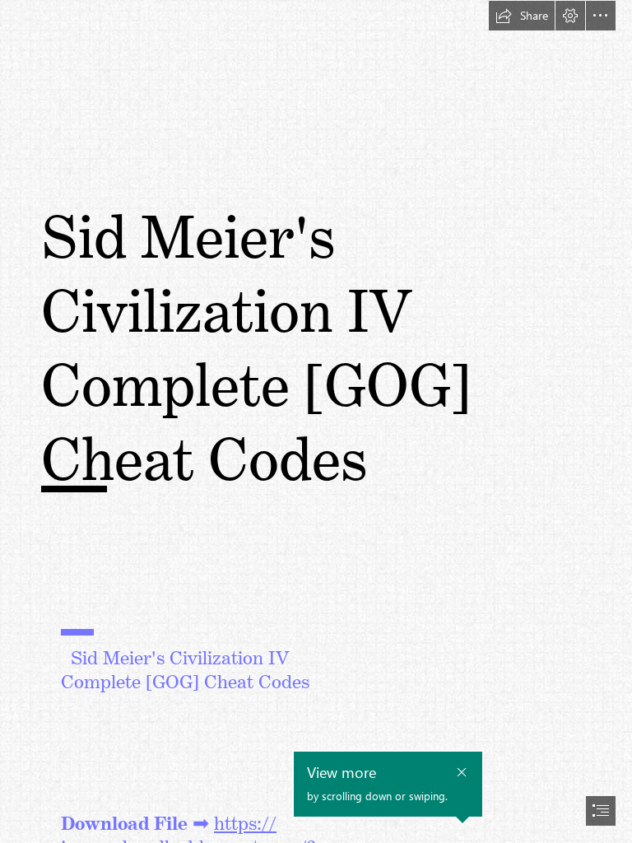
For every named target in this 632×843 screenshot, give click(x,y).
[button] (522, 15)
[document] (316, 421)
